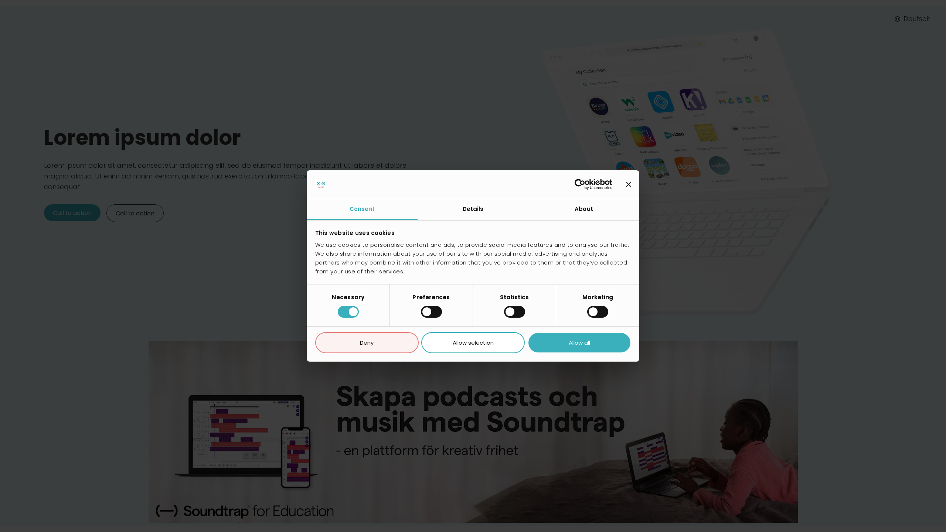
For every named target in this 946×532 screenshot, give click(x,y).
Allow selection (473, 343)
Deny (367, 343)
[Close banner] (628, 184)
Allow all (579, 343)
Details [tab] (473, 209)
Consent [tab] (362, 209)
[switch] (431, 312)
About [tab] (584, 209)
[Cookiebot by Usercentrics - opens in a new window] (580, 184)
